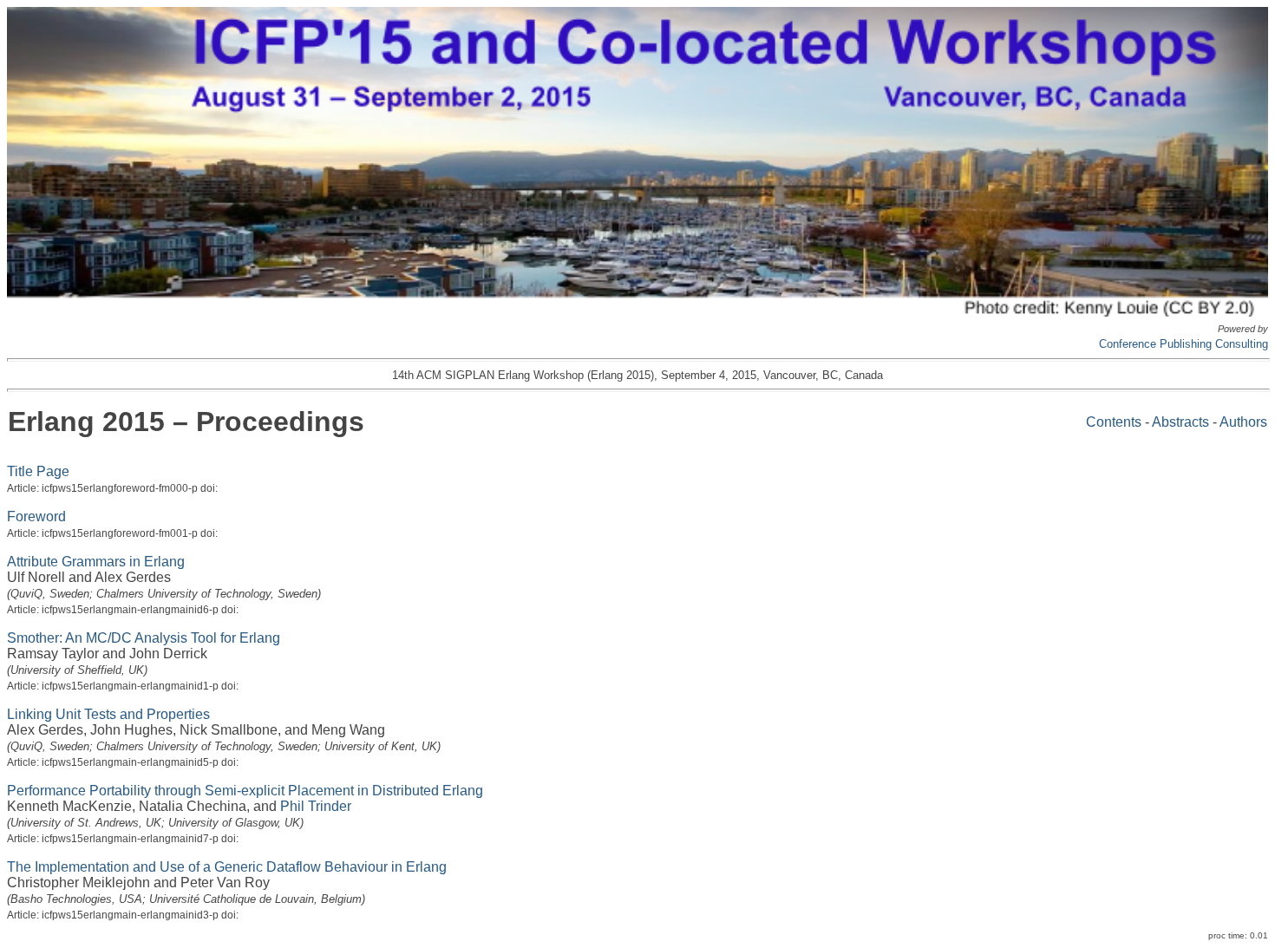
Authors (1243, 422)
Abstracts (1180, 422)
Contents (1113, 422)
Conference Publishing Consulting (1183, 343)
